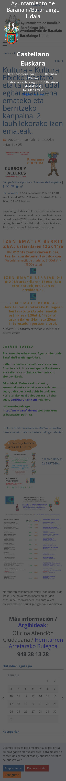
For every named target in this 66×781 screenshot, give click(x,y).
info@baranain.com (33, 94)
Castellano (33, 54)
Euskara (33, 63)
